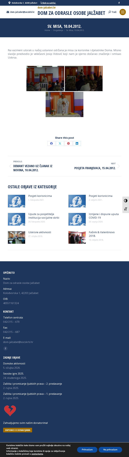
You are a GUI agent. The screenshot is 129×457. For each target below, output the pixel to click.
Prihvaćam (87, 449)
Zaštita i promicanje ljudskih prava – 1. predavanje (32, 394)
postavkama (37, 454)
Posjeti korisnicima (40, 196)
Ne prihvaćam (110, 449)
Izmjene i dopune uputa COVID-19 (104, 215)
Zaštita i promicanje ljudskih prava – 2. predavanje (32, 383)
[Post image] (16, 201)
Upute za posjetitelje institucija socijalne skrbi (43, 215)
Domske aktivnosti (14, 363)
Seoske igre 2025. (13, 373)
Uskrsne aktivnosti (39, 232)
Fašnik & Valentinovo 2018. (102, 234)
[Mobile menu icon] (123, 12)
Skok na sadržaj (49, 2)
